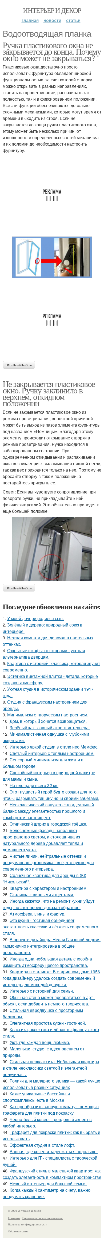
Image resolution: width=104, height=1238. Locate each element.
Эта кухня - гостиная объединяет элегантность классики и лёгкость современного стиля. (50, 926)
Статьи (73, 20)
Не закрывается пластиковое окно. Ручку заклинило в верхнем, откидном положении (49, 393)
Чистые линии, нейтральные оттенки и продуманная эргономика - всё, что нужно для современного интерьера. (48, 862)
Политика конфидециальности (27, 1224)
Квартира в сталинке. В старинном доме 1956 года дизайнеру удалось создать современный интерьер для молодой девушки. (51, 978)
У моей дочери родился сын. (35, 618)
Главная (30, 20)
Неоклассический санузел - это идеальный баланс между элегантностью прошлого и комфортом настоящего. (48, 811)
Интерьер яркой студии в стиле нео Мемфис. (54, 747)
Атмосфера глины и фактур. (37, 914)
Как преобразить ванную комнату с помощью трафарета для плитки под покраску (51, 1109)
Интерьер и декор (52, 10)
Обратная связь (18, 1231)
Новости (52, 20)
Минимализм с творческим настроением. (47, 715)
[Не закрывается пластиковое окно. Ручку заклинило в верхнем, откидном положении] (52, 549)
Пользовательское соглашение (42, 1218)
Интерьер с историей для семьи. (42, 991)
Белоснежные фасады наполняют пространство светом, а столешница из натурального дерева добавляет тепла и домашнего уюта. (43, 840)
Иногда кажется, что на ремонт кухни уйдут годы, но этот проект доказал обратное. (48, 904)
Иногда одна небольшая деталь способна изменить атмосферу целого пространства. (47, 962)
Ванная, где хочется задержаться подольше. (54, 1151)
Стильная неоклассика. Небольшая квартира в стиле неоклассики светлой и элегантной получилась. (51, 1067)
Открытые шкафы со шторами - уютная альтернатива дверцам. (44, 653)
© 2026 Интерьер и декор (24, 1211)
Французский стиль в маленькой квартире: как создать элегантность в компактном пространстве (52, 1174)
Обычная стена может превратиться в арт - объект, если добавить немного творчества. (49, 1000)
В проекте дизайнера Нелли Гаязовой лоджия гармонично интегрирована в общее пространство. (52, 945)
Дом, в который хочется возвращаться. (48, 721)
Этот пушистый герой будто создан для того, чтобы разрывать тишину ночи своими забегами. (51, 795)
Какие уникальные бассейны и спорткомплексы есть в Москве (36, 1097)
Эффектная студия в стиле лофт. (42, 1145)
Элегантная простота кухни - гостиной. (48, 1023)
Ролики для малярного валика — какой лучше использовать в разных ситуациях (51, 1084)
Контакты (14, 1218)
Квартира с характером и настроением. (48, 888)
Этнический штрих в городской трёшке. (48, 824)
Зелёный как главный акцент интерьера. (50, 727)
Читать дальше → (19, 365)
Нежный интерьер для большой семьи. (48, 1183)
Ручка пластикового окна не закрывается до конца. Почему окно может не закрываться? (52, 51)
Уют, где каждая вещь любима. (40, 1042)
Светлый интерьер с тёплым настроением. (52, 753)
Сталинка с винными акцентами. (42, 894)
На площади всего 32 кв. (34, 785)
